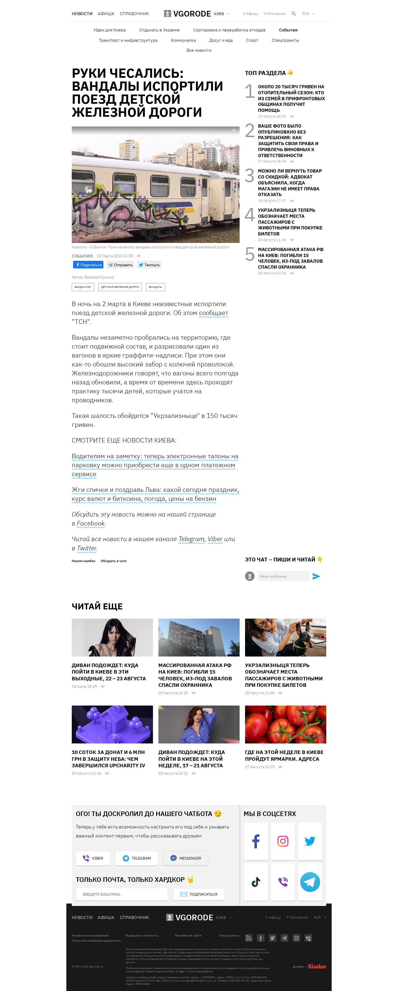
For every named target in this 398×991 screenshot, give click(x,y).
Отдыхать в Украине (159, 30)
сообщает (213, 312)
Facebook (91, 523)
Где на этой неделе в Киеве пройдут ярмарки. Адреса (284, 755)
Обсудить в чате (114, 561)
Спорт (252, 40)
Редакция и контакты (141, 935)
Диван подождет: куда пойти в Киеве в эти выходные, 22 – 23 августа (109, 672)
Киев (221, 917)
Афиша (106, 13)
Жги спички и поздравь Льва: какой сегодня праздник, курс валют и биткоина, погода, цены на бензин (155, 494)
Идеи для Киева (110, 30)
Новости (82, 13)
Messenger (190, 858)
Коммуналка (183, 40)
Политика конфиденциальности (96, 940)
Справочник (134, 13)
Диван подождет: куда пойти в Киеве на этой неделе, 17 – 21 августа (191, 759)
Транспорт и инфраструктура (128, 40)
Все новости (199, 50)
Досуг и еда (221, 40)
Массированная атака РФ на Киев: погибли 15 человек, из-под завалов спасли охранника (291, 258)
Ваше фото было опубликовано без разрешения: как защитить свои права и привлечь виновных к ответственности (288, 140)
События (288, 30)
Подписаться (203, 894)
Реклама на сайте (188, 935)
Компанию (276, 13)
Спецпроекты (285, 40)
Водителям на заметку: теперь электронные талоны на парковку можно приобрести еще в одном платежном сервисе (155, 464)
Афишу (252, 13)
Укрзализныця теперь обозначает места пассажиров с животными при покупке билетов (290, 222)
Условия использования (90, 935)
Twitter (86, 548)
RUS (305, 13)
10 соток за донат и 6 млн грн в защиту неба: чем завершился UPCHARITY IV (108, 759)
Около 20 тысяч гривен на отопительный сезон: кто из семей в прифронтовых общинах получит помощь (291, 98)
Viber (215, 538)
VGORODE (194, 917)
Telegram (191, 539)
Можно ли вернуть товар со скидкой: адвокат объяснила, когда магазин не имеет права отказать (290, 182)
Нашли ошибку (83, 561)
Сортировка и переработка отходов (229, 30)
